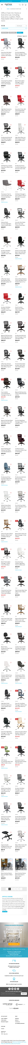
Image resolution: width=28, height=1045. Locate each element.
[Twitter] (12, 989)
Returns (16, 1020)
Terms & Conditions (17, 1042)
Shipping (17, 1018)
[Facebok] (9, 989)
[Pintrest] (15, 989)
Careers (2, 1028)
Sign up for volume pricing (6, 1)
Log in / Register (4, 1018)
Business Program (4, 1021)
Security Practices (16, 1043)
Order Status (3, 1020)
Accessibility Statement (19, 1023)
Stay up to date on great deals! (13, 991)
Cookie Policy (8, 1043)
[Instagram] (18, 989)
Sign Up (24, 993)
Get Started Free (14, 944)
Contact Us (17, 1021)
